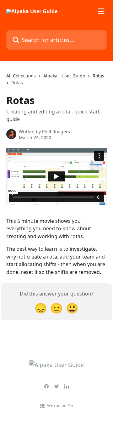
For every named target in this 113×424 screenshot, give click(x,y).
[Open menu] (101, 11)
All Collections (21, 76)
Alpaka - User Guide (64, 76)
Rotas (98, 76)
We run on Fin (60, 405)
